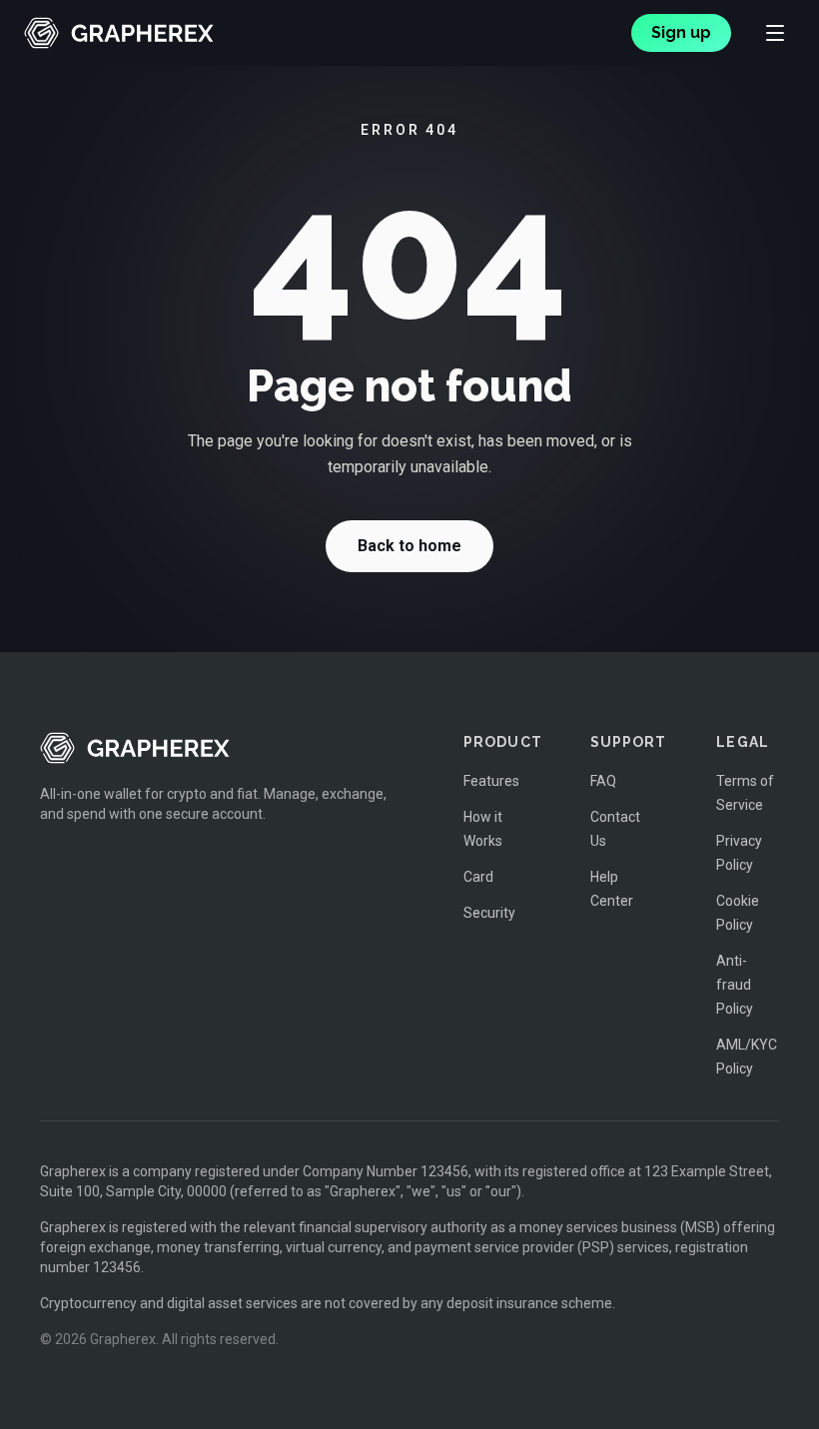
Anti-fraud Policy (734, 985)
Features (491, 781)
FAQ (603, 781)
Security (489, 913)
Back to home (409, 545)
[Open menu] (775, 33)
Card (478, 877)
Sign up (681, 32)
